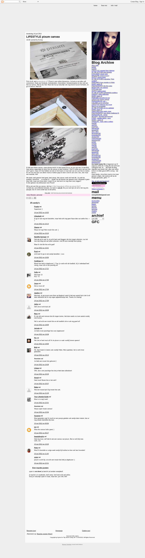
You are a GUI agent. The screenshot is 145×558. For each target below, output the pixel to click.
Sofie (36, 272)
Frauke (36, 206)
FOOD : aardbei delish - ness (101, 118)
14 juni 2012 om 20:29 (41, 374)
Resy (36, 314)
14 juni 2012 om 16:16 (41, 233)
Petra (36, 448)
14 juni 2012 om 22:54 (41, 412)
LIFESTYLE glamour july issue (102, 104)
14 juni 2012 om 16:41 (41, 248)
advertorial (95, 202)
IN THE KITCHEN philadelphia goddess (105, 93)
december (96, 133)
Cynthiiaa (37, 261)
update (94, 212)
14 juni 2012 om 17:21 (41, 269)
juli (94, 67)
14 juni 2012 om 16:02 (41, 212)
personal (39, 195)
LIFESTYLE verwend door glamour (103, 70)
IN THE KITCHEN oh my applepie (103, 108)
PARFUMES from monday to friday (103, 82)
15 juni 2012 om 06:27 (41, 433)
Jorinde (37, 328)
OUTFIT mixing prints (99, 77)
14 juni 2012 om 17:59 (41, 301)
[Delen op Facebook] (35, 198)
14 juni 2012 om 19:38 (41, 365)
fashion (94, 206)
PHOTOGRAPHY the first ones (102, 86)
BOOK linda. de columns (100, 87)
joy (35, 427)
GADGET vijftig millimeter (100, 94)
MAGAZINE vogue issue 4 (100, 76)
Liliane (36, 368)
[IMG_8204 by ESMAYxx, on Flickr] (58, 166)
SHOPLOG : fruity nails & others (102, 121)
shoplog (94, 211)
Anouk (36, 378)
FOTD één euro (97, 89)
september (96, 138)
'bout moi (68, 536)
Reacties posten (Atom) (44, 534)
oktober (95, 137)
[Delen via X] (32, 198)
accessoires (96, 201)
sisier (36, 457)
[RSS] (27, 540)
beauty (94, 204)
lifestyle (33, 195)
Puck (36, 251)
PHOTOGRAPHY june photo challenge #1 (105, 113)
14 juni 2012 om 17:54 (41, 289)
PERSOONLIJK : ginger (99, 115)
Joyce (36, 283)
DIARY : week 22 (97, 120)
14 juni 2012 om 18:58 (41, 344)
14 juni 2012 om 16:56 (41, 257)
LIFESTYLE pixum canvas (43, 36)
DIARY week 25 (97, 84)
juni (94, 69)
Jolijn (36, 304)
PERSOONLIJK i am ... (99, 101)
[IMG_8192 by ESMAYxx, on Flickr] (58, 79)
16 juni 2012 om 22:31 (41, 463)
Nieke (36, 387)
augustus (96, 140)
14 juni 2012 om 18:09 (41, 310)
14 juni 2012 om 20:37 (41, 384)
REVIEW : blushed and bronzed (102, 116)
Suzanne (37, 416)
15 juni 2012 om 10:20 (41, 444)
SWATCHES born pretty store (101, 111)
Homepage (59, 531)
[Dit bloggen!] (30, 198)
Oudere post (86, 531)
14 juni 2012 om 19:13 (41, 355)
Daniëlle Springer (40, 237)
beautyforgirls (39, 436)
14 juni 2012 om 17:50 (41, 280)
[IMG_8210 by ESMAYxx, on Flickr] (58, 126)
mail (76, 536)
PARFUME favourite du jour (101, 98)
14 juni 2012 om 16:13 (41, 224)
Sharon (36, 227)
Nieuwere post (31, 531)
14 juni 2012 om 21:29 (41, 393)
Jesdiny (37, 293)
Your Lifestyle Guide (41, 397)
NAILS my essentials (99, 106)
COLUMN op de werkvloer (100, 103)
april (94, 125)
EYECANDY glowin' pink (100, 74)
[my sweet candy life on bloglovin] (98, 187)
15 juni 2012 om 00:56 (41, 423)
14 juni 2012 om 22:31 (41, 403)
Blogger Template (66, 544)
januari (95, 130)
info (73, 536)
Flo (35, 338)
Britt (35, 347)
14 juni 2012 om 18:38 (41, 334)
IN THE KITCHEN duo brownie (102, 72)
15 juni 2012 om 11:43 (41, 454)
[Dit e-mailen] (27, 198)
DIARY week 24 (97, 96)
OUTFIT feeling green (99, 91)
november (96, 135)
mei (94, 123)
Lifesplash (37, 216)
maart (95, 127)
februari (95, 128)
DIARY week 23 (97, 110)
